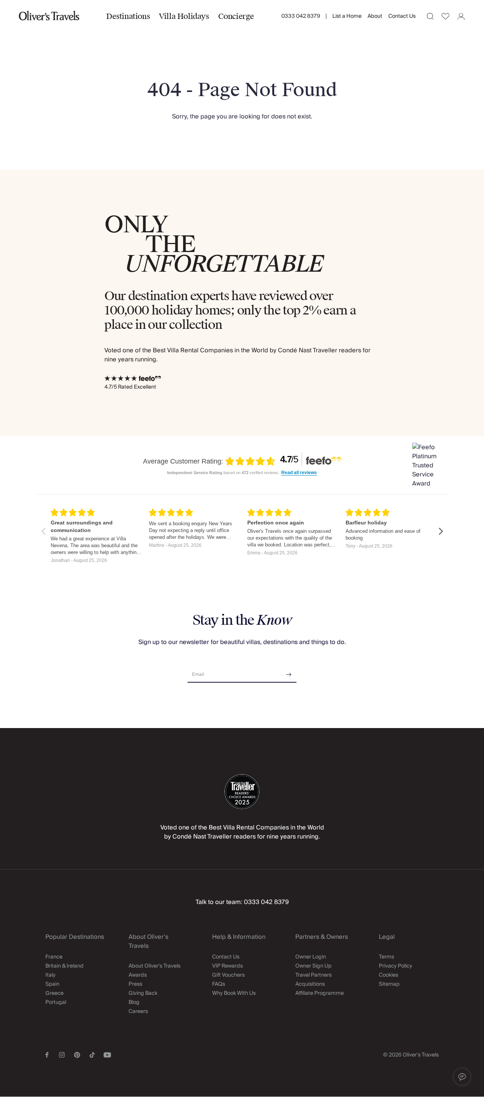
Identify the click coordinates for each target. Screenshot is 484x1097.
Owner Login (310, 957)
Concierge (236, 16)
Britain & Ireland (64, 966)
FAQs (218, 984)
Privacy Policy (395, 966)
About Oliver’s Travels (154, 966)
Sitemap (389, 984)
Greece (54, 993)
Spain (52, 984)
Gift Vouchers (228, 975)
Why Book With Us (234, 993)
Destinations (128, 16)
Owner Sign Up (313, 966)
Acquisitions (310, 984)
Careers (138, 1011)
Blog (134, 1002)
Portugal (55, 1002)
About (375, 16)
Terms (386, 957)
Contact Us (402, 16)
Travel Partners (313, 975)
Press (135, 984)
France (53, 957)
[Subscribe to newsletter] (288, 672)
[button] (462, 1077)
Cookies (388, 975)
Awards (138, 975)
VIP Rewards (227, 966)
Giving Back (143, 993)
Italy (50, 975)
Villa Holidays (184, 16)
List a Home (346, 16)
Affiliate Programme (319, 993)
